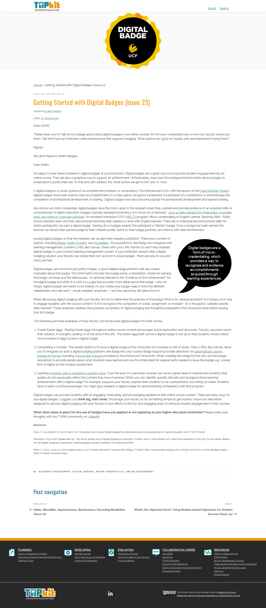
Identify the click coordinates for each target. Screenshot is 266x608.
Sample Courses (83, 553)
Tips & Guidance (126, 560)
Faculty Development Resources (230, 567)
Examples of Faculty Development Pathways (40, 557)
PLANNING (25, 549)
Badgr (61, 243)
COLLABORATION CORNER (178, 549)
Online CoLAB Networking (175, 564)
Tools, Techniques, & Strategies (90, 557)
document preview (89, 356)
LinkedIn (93, 416)
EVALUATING (126, 549)
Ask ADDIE (167, 553)
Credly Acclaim (77, 243)
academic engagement (55, 471)
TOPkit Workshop (170, 560)
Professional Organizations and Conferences (235, 564)
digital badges (83, 471)
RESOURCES (221, 549)
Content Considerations (86, 560)
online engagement (140, 471)
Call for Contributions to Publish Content (181, 567)
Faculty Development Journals (229, 560)
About (212, 8)
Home (37, 85)
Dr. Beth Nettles (52, 111)
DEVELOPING (83, 549)
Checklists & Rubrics (128, 553)
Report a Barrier (221, 574)
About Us (218, 571)
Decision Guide (25, 560)
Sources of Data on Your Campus (134, 557)
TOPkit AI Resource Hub (226, 553)
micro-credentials (110, 471)
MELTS (131, 217)
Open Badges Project (214, 191)
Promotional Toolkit (171, 571)
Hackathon (167, 557)
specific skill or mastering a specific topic (79, 373)
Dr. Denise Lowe (50, 118)
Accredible (101, 243)
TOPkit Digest (220, 557)
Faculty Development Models (32, 553)
